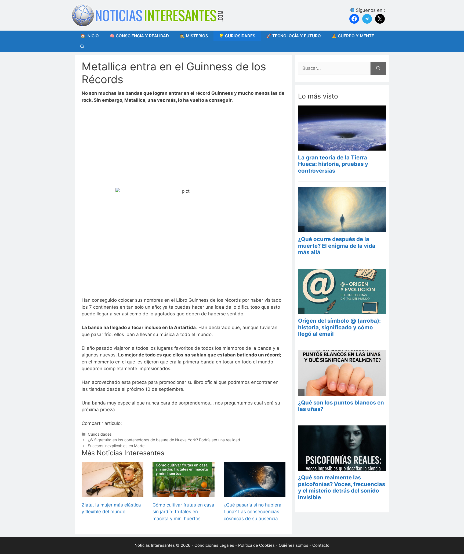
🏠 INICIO (89, 35)
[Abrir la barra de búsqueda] (82, 46)
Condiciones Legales (214, 545)
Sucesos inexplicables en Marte (116, 445)
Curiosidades (100, 434)
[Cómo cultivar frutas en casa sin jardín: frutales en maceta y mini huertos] (183, 493)
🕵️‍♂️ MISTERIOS (194, 35)
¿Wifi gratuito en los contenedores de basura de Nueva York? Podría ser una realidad (164, 440)
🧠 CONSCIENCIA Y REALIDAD (139, 35)
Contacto (320, 545)
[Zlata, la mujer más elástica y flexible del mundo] (112, 493)
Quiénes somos (293, 545)
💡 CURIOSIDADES (237, 35)
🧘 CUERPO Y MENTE (353, 35)
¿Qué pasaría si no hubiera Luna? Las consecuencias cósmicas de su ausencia (252, 511)
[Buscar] (378, 68)
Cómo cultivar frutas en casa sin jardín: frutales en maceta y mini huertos (183, 511)
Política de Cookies (256, 545)
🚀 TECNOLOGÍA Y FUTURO (293, 35)
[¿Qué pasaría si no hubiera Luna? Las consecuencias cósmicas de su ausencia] (254, 493)
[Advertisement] (183, 148)
